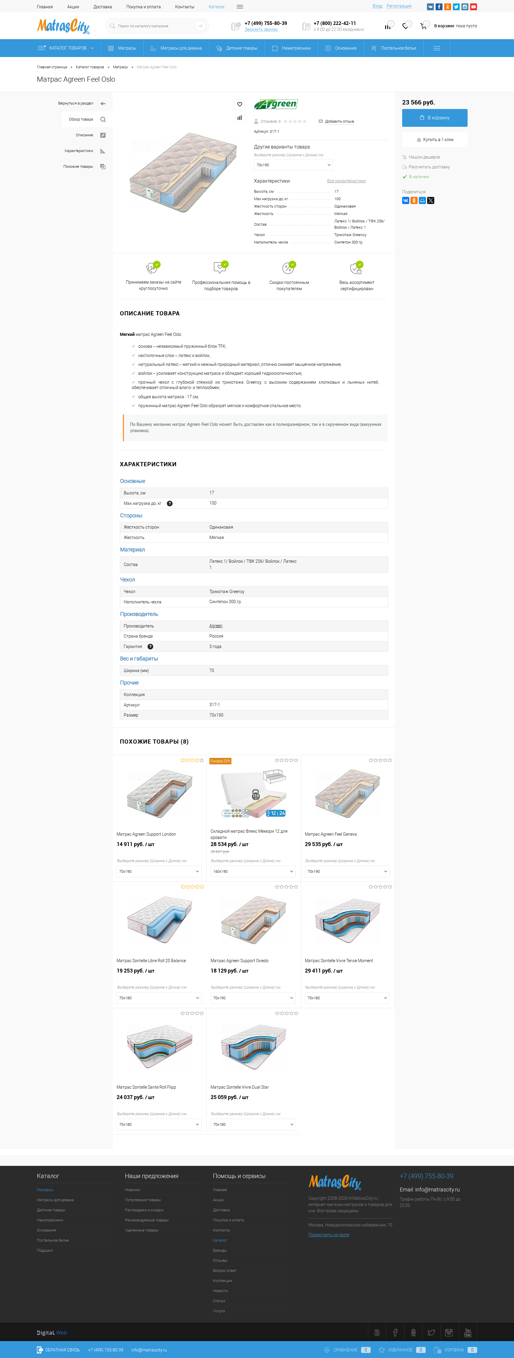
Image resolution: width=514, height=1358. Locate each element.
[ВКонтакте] (405, 200)
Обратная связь (62, 1350)
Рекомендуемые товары (147, 1220)
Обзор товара (81, 119)
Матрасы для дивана (55, 1200)
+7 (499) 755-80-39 (105, 1350)
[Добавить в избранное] (239, 104)
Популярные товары (143, 1200)
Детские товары (51, 1210)
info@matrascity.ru (437, 1189)
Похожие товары (78, 166)
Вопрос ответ (224, 1270)
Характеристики (79, 150)
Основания (46, 1230)
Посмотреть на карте (328, 1234)
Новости (220, 1291)
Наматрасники (50, 1220)
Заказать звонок (261, 29)
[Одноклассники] (414, 200)
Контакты (185, 6)
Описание (84, 135)
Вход (377, 6)
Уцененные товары (142, 1230)
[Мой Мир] (422, 200)
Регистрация (399, 6)
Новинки (132, 1190)
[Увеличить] (183, 172)
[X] (430, 200)
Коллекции (222, 1280)
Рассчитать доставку (429, 167)
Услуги (219, 1311)
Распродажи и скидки (144, 1210)
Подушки (45, 1250)
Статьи (219, 1301)
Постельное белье (53, 1240)
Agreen (215, 625)
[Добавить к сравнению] (239, 117)
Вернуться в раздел (75, 103)
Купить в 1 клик (438, 139)
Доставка (102, 6)
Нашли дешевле (424, 157)
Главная (45, 6)
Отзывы (220, 1260)
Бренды (220, 1250)
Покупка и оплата (143, 6)
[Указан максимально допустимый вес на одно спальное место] (170, 503)
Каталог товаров (68, 48)
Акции (73, 6)
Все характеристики (346, 180)
